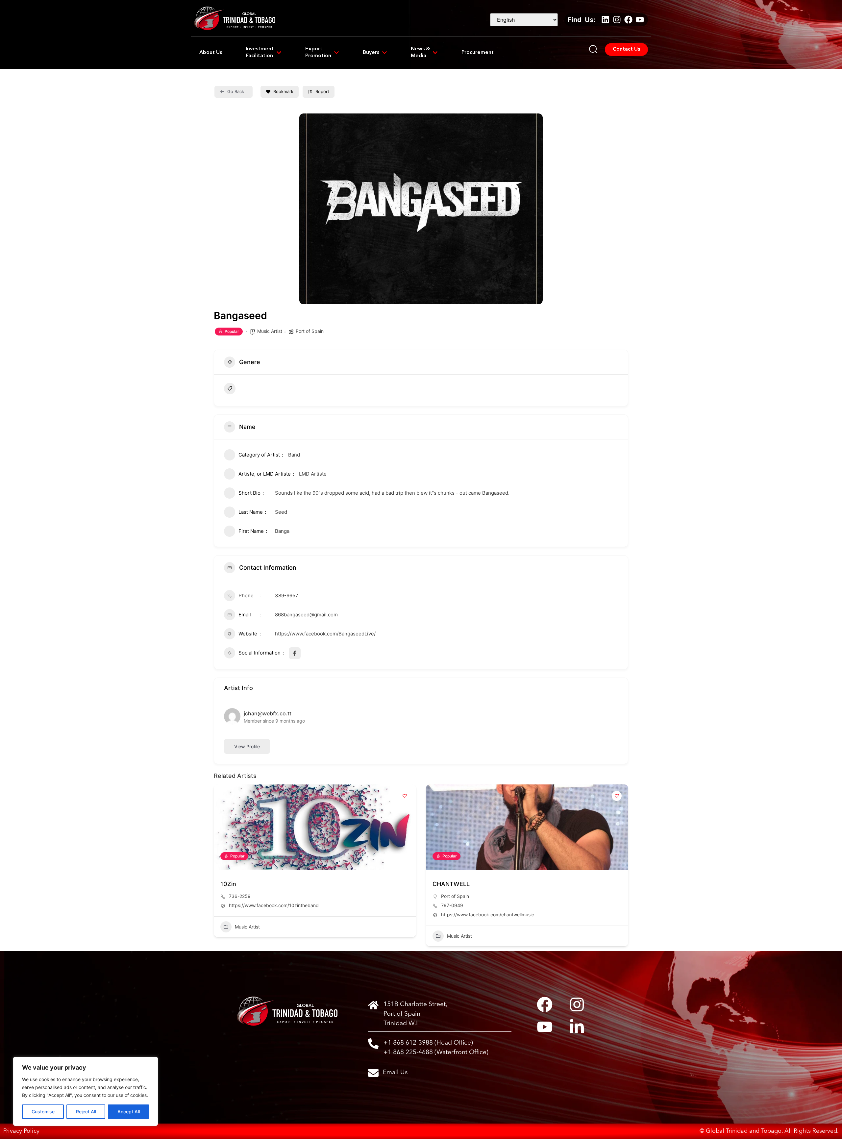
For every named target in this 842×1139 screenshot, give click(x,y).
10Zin (228, 883)
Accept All (128, 1111)
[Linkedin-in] (577, 1027)
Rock (245, 388)
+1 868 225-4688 (408, 1052)
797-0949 (452, 905)
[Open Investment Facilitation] (279, 52)
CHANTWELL (451, 883)
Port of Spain (310, 331)
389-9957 (286, 595)
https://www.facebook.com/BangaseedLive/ (325, 634)
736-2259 (240, 896)
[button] (218, 867)
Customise (43, 1111)
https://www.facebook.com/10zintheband (274, 905)
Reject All (86, 1111)
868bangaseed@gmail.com (306, 614)
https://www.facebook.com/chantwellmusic (487, 914)
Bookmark (283, 91)
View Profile (247, 746)
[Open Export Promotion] (336, 52)
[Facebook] (628, 20)
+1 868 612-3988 (408, 1043)
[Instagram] (617, 20)
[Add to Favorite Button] (404, 796)
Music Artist (269, 331)
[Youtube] (640, 20)
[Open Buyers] (384, 52)
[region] (85, 1091)
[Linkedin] (605, 20)
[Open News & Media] (435, 52)
